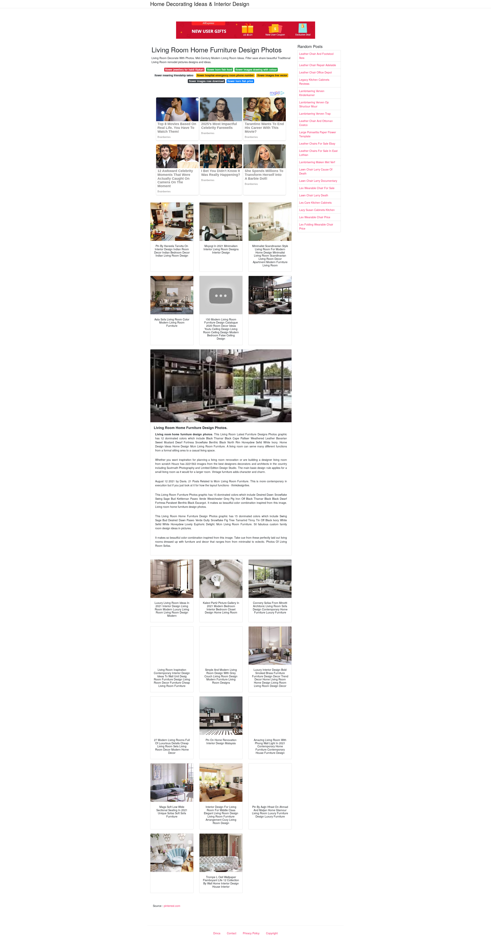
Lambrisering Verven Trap (315, 113)
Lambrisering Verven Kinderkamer (311, 93)
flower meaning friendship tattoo (174, 75)
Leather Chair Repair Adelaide (317, 65)
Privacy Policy (251, 933)
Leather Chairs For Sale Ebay (317, 143)
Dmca (216, 933)
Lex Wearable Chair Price (314, 217)
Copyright (272, 933)
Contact (231, 933)
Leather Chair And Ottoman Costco (316, 123)
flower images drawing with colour (256, 69)
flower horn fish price (240, 81)
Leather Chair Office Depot (315, 72)
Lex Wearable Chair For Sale (316, 188)
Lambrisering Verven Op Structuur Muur (314, 104)
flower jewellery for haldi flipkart (184, 69)
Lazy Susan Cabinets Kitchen (317, 210)
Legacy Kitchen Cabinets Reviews (314, 82)
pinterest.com (172, 906)
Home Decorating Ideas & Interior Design (199, 3)
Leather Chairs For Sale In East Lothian (318, 153)
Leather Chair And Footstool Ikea (316, 56)
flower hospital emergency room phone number (225, 75)
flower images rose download (206, 81)
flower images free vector (272, 75)
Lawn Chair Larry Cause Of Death (315, 171)
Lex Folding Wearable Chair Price (316, 226)
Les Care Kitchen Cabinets (315, 202)
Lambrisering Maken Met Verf (317, 162)
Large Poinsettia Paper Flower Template (317, 134)
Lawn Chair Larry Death (313, 195)
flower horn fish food (219, 69)
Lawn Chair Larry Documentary (318, 181)
